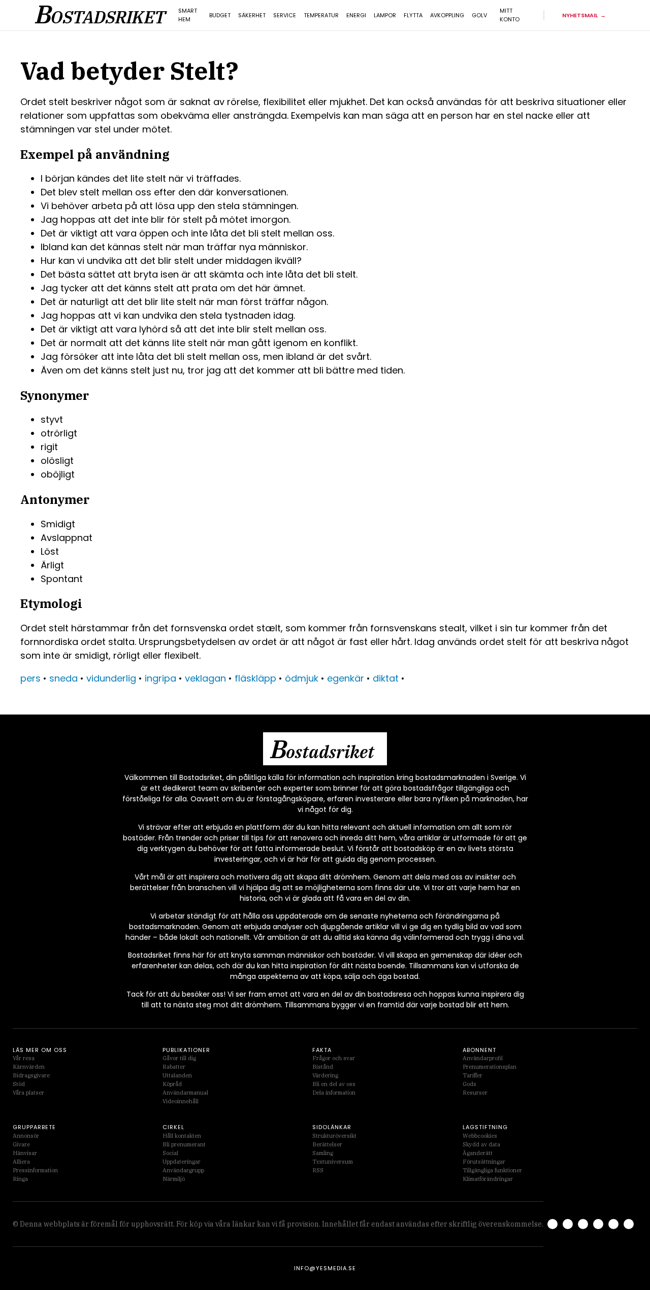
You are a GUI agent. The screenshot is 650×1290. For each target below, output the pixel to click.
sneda (63, 678)
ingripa (160, 678)
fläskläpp (255, 678)
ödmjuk (301, 678)
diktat (386, 678)
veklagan (205, 678)
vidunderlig (111, 678)
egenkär (345, 678)
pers (30, 678)
